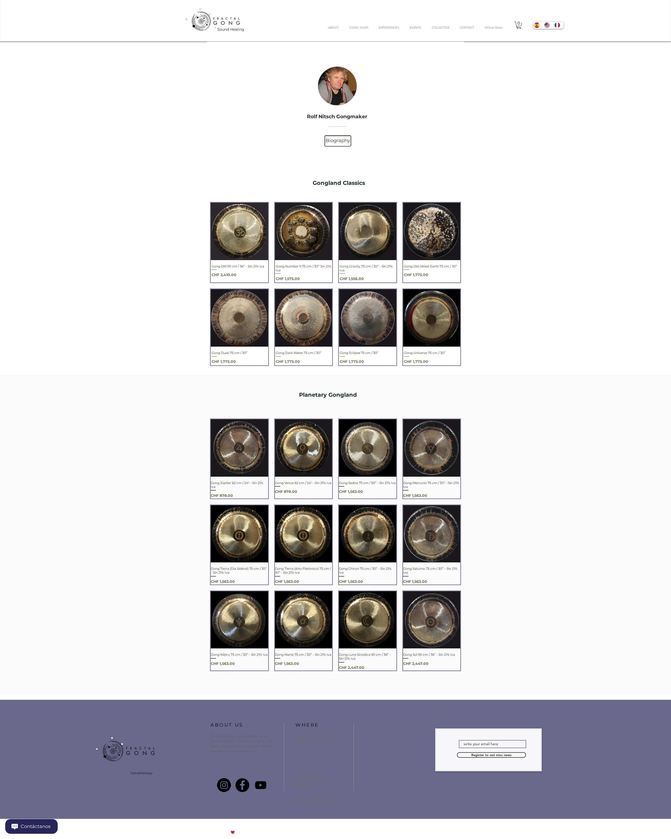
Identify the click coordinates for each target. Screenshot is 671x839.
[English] (548, 25)
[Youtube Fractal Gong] (261, 785)
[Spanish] (538, 25)
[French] (559, 25)
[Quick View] (239, 231)
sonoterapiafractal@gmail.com (318, 800)
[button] (519, 25)
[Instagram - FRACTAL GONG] (224, 785)
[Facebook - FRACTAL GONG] (242, 785)
